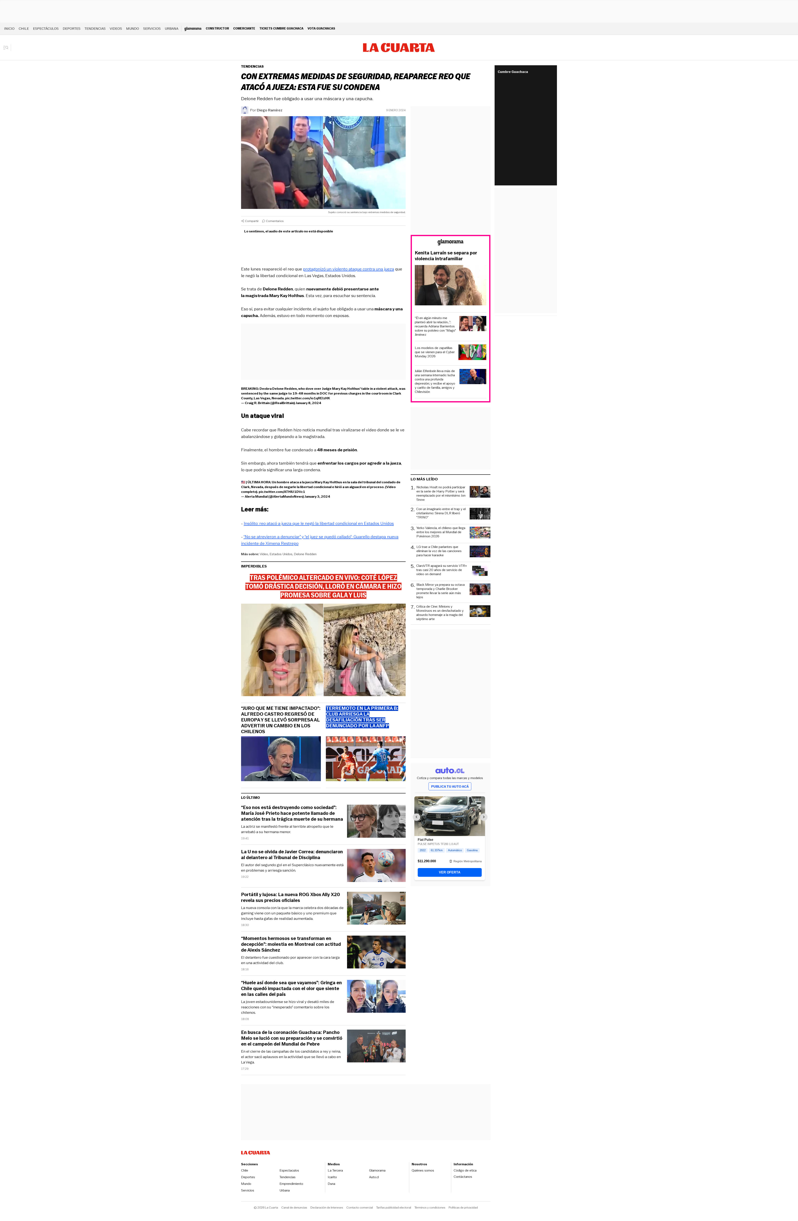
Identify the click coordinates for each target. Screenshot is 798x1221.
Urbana (171, 28)
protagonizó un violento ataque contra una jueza (348, 269)
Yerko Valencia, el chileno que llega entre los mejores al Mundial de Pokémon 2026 (440, 532)
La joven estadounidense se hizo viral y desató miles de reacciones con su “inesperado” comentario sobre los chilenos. (287, 1007)
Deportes (71, 28)
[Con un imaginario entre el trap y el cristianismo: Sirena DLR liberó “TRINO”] (480, 514)
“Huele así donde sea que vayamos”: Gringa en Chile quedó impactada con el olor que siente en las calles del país (291, 988)
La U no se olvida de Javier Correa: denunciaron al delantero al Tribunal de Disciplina (292, 855)
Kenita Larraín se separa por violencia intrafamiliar (446, 256)
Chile (24, 28)
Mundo (132, 28)
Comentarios (275, 221)
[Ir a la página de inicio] (399, 47)
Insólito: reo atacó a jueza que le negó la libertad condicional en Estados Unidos (319, 523)
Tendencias (95, 28)
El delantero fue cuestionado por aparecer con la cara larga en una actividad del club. (290, 960)
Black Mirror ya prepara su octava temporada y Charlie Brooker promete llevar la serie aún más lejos (440, 591)
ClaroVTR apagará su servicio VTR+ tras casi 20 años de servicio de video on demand (441, 570)
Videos (116, 28)
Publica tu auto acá (450, 786)
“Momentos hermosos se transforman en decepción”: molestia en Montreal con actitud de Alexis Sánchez (291, 944)
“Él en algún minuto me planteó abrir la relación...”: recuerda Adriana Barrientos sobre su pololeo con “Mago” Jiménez (435, 326)
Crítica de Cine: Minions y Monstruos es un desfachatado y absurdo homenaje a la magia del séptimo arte (440, 612)
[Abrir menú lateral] (7, 47)
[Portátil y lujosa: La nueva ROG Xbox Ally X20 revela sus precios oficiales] (376, 909)
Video (264, 554)
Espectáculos (46, 28)
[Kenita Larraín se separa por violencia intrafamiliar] (450, 286)
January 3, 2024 (317, 496)
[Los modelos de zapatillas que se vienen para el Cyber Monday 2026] (472, 352)
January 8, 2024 (308, 403)
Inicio (9, 28)
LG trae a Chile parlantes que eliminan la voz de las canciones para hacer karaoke (439, 551)
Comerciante (244, 28)
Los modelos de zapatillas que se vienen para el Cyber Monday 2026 (435, 352)
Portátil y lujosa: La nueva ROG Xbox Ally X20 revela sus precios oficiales (290, 897)
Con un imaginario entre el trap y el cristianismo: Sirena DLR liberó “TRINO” (441, 513)
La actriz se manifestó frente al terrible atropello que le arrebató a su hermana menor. (287, 829)
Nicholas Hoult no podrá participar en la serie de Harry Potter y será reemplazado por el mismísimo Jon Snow (441, 493)
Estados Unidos (281, 554)
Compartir (252, 221)
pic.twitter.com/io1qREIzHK (307, 398)
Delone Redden (305, 554)
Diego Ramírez (269, 110)
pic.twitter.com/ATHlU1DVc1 (282, 491)
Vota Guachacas (321, 28)
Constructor (217, 28)
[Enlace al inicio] (450, 243)
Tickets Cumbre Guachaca (281, 28)
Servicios (152, 28)
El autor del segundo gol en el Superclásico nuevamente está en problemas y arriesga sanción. (292, 867)
